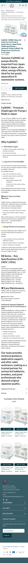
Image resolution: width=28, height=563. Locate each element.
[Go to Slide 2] (23, 36)
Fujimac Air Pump (5, 94)
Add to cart (19, 88)
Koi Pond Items (11, 96)
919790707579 (11, 492)
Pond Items (19, 96)
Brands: (5, 54)
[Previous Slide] (3, 29)
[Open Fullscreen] (18, 35)
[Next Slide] (18, 29)
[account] (25, 5)
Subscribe (7, 535)
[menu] (4, 5)
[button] (10, 29)
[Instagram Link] (7, 500)
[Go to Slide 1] (23, 26)
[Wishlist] (20, 5)
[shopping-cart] (23, 5)
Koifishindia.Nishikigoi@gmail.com (13, 496)
